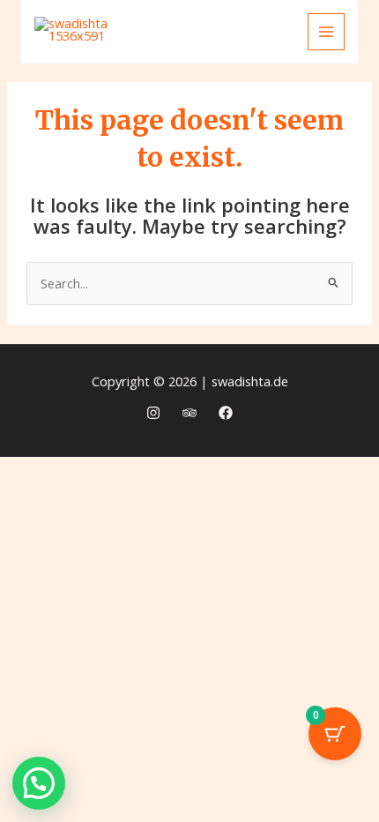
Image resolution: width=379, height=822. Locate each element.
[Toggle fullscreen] (93, 472)
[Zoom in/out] (30, 472)
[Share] (157, 472)
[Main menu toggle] (326, 31)
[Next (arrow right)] (93, 502)
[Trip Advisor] (189, 413)
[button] (38, 783)
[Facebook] (226, 413)
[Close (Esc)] (220, 472)
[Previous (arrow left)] (30, 502)
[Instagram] (153, 413)
